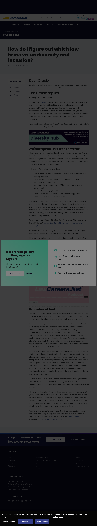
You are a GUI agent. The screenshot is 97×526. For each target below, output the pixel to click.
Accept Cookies (42, 521)
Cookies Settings (8, 521)
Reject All (25, 521)
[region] (48, 518)
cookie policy (58, 517)
